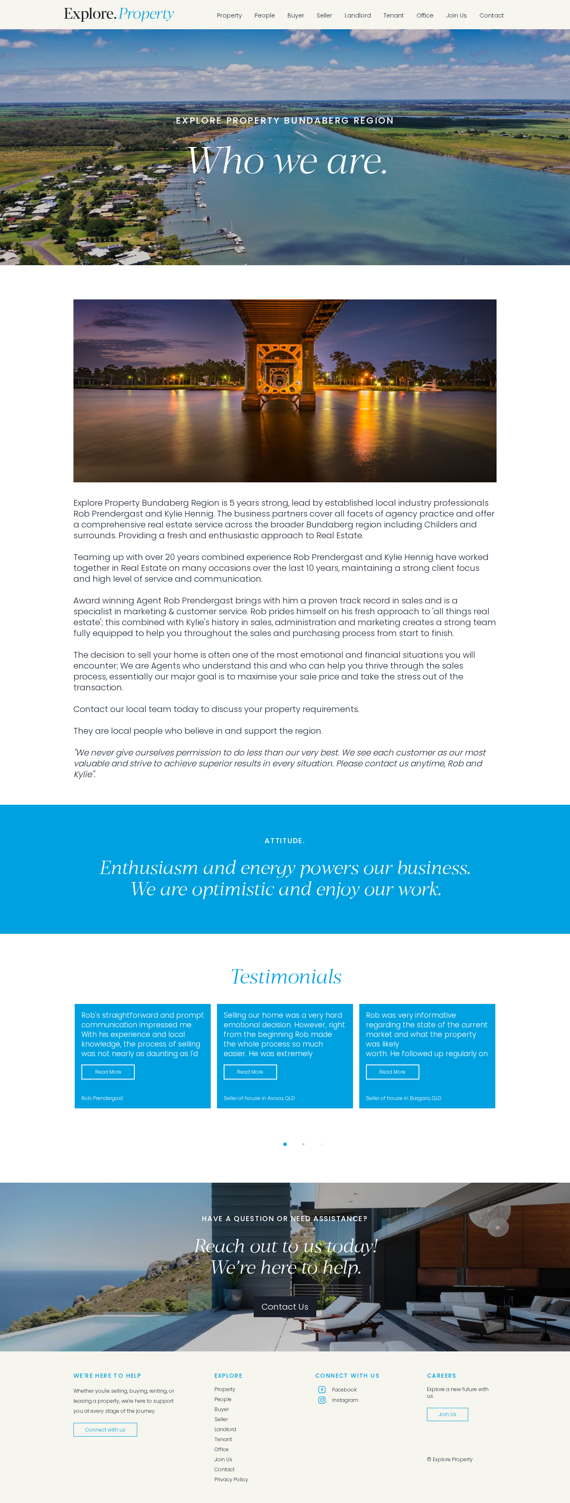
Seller (324, 15)
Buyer (296, 15)
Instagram (345, 1400)
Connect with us (105, 1429)
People (265, 15)
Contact (491, 15)
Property (229, 15)
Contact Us (285, 1307)
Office (425, 15)
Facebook (344, 1389)
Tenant (393, 15)
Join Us (456, 15)
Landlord (358, 15)
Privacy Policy (231, 1479)
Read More (108, 1071)
